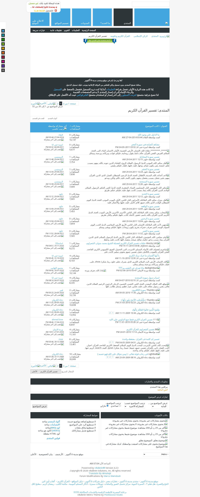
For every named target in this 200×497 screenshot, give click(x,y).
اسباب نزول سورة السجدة (147, 277)
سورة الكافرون (139, 289)
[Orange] (3, 53)
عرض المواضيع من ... (158, 403)
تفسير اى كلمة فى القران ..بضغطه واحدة (140, 339)
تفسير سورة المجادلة (149, 156)
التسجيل (58, 89)
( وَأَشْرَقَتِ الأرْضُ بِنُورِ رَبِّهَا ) (133, 299)
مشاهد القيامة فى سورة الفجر (145, 144)
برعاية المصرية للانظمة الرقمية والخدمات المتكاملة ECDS (100, 492)
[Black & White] (3, 70)
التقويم (67, 30)
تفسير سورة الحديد (150, 193)
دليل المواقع (77, 481)
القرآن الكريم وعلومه (120, 35)
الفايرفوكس (82, 95)
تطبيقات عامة (56, 30)
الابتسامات (55, 424)
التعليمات (76, 30)
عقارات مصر (112, 481)
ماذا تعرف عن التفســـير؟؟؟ (131, 267)
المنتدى (154, 35)
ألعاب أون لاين (48, 481)
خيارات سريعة (39, 30)
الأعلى (34, 371)
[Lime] (3, 44)
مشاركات (75, 126)
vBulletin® (100, 467)
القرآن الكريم (64, 481)
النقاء (145, 137)
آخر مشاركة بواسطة (57, 126)
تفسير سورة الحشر (150, 169)
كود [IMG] (55, 427)
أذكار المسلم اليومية (78, 483)
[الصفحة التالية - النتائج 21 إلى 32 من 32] (51, 103)
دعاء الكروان (142, 292)
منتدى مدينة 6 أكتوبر (129, 481)
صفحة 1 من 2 (69, 103)
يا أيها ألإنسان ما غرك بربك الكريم (144, 255)
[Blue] (3, 31)
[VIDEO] (56, 430)
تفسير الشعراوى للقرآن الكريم (140, 329)
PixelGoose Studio (113, 494)
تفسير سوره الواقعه (150, 206)
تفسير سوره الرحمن (150, 218)
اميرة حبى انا (142, 147)
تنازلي (103, 405)
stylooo (144, 245)
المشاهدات (75, 128)
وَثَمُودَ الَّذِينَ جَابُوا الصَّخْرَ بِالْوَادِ (145, 309)
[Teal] (3, 35)
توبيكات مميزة (96, 483)
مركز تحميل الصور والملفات (117, 483)
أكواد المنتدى (54, 421)
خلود (146, 159)
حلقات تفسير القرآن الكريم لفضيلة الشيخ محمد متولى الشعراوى (116, 243)
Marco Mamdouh (112, 475)
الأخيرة (43, 103)
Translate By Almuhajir (100, 473)
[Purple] (3, 66)
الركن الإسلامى (141, 35)
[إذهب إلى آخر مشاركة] (54, 139)
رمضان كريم (48, 483)
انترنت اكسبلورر (128, 95)
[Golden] (3, 48)
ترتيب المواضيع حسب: (134, 403)
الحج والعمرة (163, 483)
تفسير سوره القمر (150, 230)
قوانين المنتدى (53, 438)
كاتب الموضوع (152, 126)
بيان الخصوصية (46, 454)
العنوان (164, 126)
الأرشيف (59, 454)
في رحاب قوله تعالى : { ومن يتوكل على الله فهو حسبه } (122, 353)
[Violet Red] (3, 61)
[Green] (3, 39)
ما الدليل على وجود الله (148, 134)
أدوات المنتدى (52, 118)
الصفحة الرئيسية (89, 30)
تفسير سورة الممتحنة (149, 181)
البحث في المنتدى (38, 118)
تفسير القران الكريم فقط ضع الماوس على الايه (131, 319)
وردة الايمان (143, 270)
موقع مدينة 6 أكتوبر (74, 454)
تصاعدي (115, 405)
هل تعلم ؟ (150, 483)
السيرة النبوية (138, 483)
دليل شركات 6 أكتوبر (94, 481)
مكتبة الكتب (61, 483)
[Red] (3, 57)
